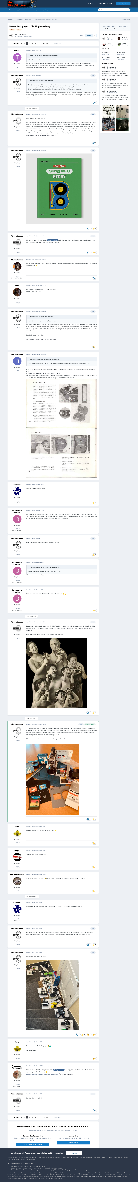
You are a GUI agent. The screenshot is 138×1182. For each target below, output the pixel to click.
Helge (16, 851)
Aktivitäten (27, 10)
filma (17, 827)
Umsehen (36, 10)
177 (18, 501)
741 (18, 371)
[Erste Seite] (10, 43)
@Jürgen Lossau (59, 1070)
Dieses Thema (120, 10)
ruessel (124, 43)
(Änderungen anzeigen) (66, 1074)
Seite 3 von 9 (58, 43)
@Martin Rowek (52, 240)
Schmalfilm (28, 36)
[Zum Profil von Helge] (17, 857)
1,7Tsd (18, 529)
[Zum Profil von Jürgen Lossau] (11, 35)
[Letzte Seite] (50, 43)
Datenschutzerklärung (95, 1176)
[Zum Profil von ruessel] (119, 44)
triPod (17, 51)
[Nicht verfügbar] (56, 673)
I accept (74, 1153)
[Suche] (128, 9)
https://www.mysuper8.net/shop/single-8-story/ (41, 135)
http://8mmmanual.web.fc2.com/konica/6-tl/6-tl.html (42, 373)
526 (17, 891)
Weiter (45, 43)
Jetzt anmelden (73, 1142)
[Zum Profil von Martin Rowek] (17, 266)
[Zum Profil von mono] (17, 292)
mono (17, 286)
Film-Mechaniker (53, 359)
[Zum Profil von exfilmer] (17, 491)
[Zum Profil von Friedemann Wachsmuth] (17, 1074)
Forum (11, 10)
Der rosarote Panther (17, 511)
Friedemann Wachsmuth (17, 1067)
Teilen (81, 35)
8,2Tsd (18, 276)
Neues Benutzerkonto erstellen (32, 1144)
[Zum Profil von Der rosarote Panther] (17, 519)
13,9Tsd (17, 1084)
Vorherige (16, 43)
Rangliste (45, 10)
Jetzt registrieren (123, 4)
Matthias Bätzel (17, 874)
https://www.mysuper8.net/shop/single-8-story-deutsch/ (41, 339)
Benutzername (17, 355)
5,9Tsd (18, 867)
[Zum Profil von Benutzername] (17, 361)
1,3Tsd (18, 302)
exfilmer (16, 485)
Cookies (48, 1178)
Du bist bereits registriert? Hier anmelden (101, 4)
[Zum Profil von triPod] (17, 57)
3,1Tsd (18, 91)
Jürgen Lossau (22, 34)
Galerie (18, 10)
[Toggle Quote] (29, 55)
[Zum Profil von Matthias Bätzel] (17, 881)
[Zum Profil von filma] (17, 833)
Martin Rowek (17, 260)
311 (18, 67)
